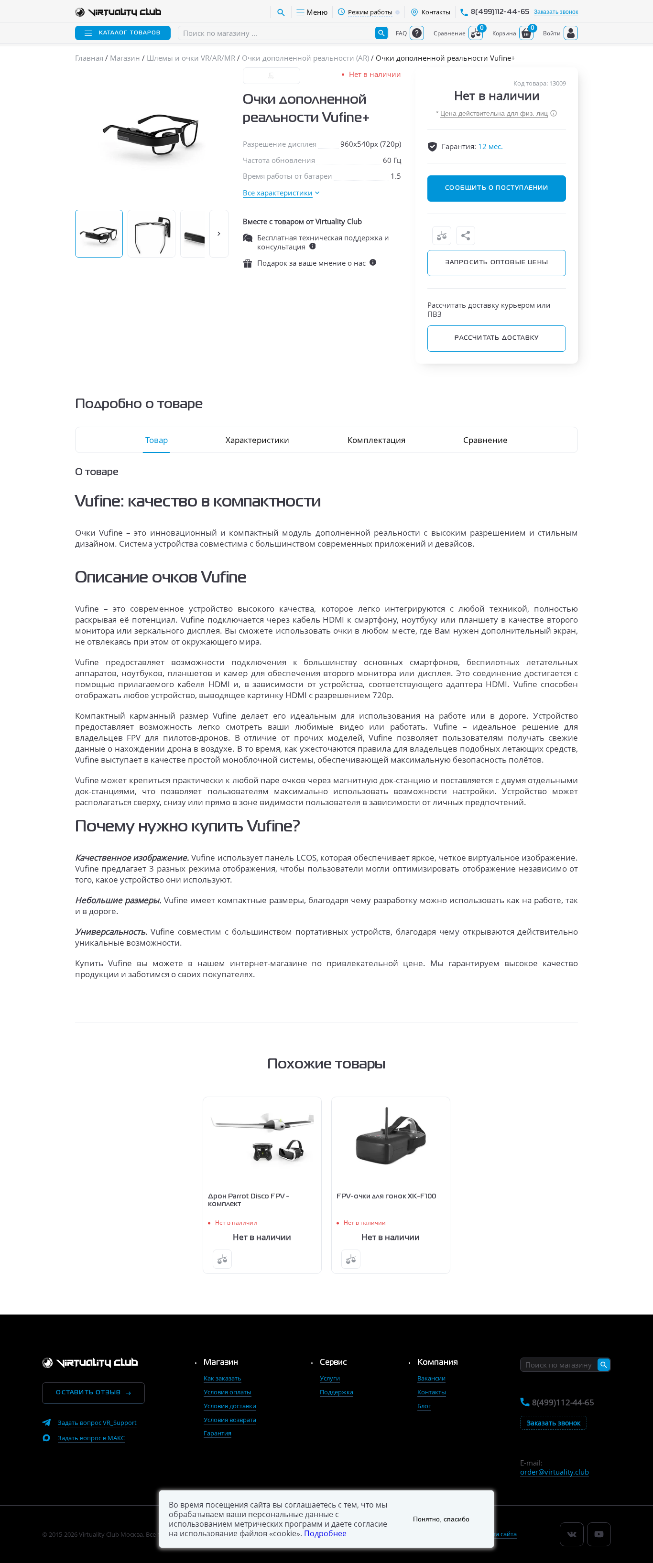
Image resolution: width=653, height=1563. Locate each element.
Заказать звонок (556, 12)
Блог (424, 1405)
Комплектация (376, 439)
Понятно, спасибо (441, 1519)
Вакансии (431, 1378)
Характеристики (257, 439)
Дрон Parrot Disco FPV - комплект (248, 1200)
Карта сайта (499, 1534)
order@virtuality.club (554, 1472)
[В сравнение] (441, 235)
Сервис (333, 1362)
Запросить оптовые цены (497, 262)
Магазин (221, 1362)
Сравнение (485, 439)
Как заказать (222, 1378)
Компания (437, 1362)
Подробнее (325, 1533)
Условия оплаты (227, 1392)
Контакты (431, 1392)
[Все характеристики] (281, 193)
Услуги (330, 1378)
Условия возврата (230, 1419)
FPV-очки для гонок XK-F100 (386, 1196)
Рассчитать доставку (497, 338)
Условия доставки (230, 1405)
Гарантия (217, 1433)
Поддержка (336, 1392)
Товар (156, 439)
